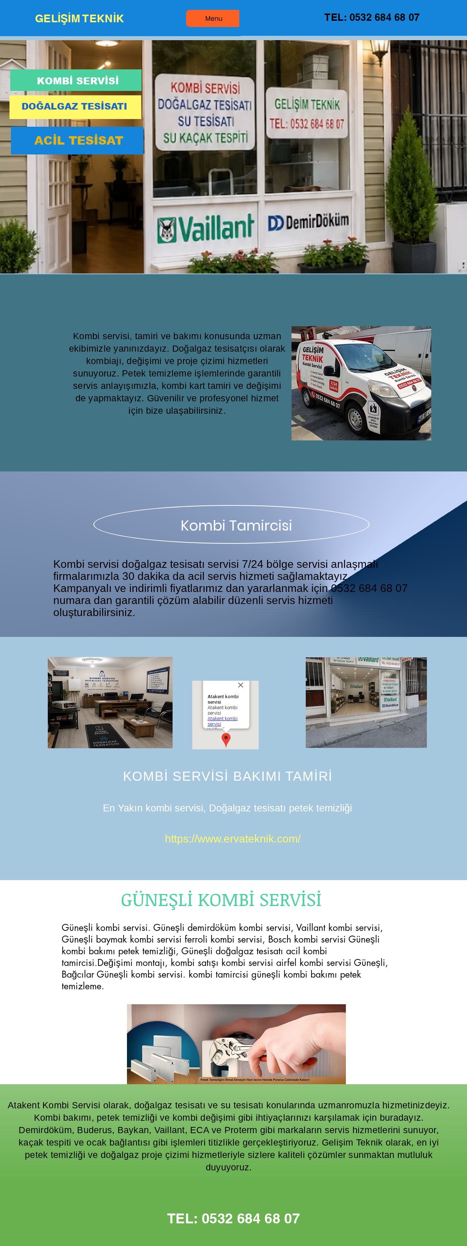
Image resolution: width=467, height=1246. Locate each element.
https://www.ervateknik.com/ (233, 839)
